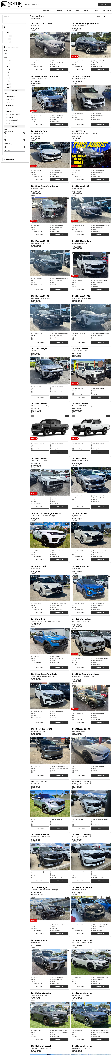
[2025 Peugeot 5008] (50, 263)
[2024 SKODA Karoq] (91, 98)
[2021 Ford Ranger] (50, 909)
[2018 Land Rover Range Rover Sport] (50, 535)
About (96, 11)
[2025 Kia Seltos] (91, 480)
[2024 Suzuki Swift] (91, 535)
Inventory (59, 11)
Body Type (7, 150)
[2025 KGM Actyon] (50, 370)
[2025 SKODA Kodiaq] (91, 643)
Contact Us (107, 11)
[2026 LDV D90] (91, 155)
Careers (86, 11)
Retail (69, 11)
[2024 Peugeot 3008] (50, 317)
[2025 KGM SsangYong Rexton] (50, 696)
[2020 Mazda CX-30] (91, 750)
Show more (14, 90)
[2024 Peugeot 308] (91, 210)
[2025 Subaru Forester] (50, 1015)
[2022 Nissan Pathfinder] (50, 45)
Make (5, 50)
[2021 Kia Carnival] (50, 803)
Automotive (46, 11)
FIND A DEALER (104, 4)
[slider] (5, 133)
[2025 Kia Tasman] (91, 372)
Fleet (77, 11)
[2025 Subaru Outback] (91, 962)
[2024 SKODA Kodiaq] (91, 265)
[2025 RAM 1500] (50, 641)
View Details (40, 70)
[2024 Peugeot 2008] (91, 588)
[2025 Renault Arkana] (91, 909)
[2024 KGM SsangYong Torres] (91, 45)
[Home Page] (11, 4)
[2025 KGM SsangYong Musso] (91, 698)
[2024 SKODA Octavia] (50, 155)
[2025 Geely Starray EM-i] (50, 750)
